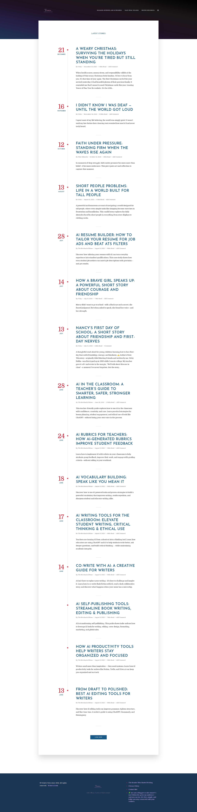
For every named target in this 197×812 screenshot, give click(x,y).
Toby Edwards (83, 157)
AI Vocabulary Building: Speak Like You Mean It (101, 480)
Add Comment (113, 66)
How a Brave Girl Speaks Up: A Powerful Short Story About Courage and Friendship (105, 287)
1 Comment (108, 346)
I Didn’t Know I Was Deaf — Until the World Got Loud (104, 108)
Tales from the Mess (132, 10)
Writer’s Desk (53, 785)
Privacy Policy (134, 786)
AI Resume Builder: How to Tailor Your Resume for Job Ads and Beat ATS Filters (105, 239)
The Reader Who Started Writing (141, 782)
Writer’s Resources (148, 10)
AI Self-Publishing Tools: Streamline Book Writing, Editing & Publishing (103, 608)
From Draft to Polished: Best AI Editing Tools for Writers (103, 694)
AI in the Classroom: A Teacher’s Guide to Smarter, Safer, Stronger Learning (103, 391)
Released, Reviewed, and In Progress (109, 10)
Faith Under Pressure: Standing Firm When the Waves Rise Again (102, 148)
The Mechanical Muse (85, 248)
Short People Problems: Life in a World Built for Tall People (102, 190)
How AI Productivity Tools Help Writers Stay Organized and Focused (105, 651)
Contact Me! (133, 789)
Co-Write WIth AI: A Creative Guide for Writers (105, 568)
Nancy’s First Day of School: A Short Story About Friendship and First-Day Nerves (105, 334)
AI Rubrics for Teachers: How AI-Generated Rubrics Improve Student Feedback (104, 439)
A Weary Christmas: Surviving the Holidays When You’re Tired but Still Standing (105, 55)
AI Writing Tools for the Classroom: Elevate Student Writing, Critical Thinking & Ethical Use (103, 522)
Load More (98, 737)
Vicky (80, 66)
